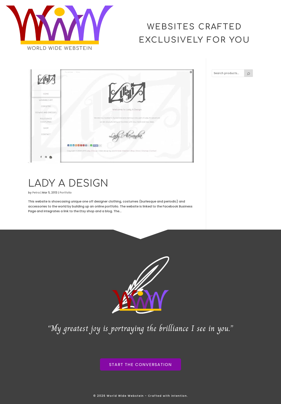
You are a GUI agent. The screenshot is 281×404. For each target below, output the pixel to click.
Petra (36, 192)
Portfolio (66, 192)
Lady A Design (68, 183)
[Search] (248, 73)
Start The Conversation (140, 365)
